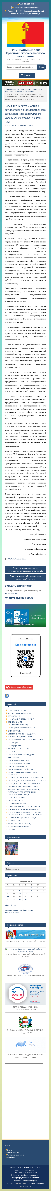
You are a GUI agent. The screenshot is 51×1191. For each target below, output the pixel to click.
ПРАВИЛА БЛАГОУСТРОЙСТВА (20, 777)
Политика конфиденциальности (25, 1183)
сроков (43, 383)
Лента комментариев (15, 1162)
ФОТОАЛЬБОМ (14, 828)
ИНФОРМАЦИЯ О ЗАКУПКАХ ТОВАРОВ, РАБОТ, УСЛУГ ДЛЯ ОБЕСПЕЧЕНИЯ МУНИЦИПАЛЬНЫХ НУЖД (24, 799)
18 (8, 904)
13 (20, 901)
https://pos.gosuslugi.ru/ (20, 605)
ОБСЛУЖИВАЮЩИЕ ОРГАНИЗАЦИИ (22, 825)
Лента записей (13, 1160)
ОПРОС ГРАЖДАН (15, 738)
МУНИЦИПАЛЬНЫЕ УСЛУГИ (19, 771)
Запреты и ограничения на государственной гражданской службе (25, 577)
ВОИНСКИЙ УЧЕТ (15, 729)
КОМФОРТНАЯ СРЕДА (16, 805)
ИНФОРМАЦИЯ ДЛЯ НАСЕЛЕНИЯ (21, 726)
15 (31, 901)
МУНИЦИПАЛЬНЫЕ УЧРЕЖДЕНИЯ (21, 762)
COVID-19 (11, 759)
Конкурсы (14, 750)
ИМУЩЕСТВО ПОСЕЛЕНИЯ (18, 756)
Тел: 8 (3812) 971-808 (26, 4)
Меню (29, 75)
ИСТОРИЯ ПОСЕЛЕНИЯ (17, 717)
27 (20, 907)
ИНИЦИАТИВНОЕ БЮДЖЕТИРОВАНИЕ (23, 817)
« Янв (7, 912)
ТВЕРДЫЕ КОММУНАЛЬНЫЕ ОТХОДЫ (23, 794)
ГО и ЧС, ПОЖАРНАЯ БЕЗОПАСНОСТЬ (25, 1175)
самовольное (13, 313)
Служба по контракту (19, 732)
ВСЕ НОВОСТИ (14, 723)
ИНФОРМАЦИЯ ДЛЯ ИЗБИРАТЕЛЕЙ (22, 744)
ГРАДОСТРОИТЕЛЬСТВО (18, 774)
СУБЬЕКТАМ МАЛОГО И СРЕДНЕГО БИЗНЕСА (26, 747)
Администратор (26, 133)
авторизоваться (11, 600)
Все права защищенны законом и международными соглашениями (25, 1185)
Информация (16, 753)
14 (25, 901)
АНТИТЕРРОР (13, 765)
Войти (9, 1157)
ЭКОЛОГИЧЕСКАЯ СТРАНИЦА (20, 831)
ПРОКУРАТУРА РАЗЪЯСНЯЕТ (25, 1180)
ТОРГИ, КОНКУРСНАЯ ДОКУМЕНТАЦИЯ (24, 814)
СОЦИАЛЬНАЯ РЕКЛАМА (18, 811)
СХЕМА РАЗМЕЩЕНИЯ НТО (19, 768)
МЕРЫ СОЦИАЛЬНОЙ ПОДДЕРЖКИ (22, 741)
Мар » (13, 912)
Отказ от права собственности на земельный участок (25, 585)
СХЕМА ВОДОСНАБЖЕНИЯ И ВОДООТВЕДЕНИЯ (27, 788)
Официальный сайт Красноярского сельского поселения (25, 53)
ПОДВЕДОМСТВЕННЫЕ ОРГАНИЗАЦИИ (24, 791)
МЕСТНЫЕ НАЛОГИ (15, 808)
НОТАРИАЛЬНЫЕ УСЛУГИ (18, 834)
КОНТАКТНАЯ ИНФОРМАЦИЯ (20, 720)
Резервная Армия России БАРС (23, 735)
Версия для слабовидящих (21, 694)
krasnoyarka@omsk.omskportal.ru (27, 8)
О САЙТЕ (11, 837)
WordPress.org (13, 1165)
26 (14, 907)
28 (25, 907)
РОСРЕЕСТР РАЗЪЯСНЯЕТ (25, 99)
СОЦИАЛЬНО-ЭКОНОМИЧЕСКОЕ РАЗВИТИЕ (26, 785)
